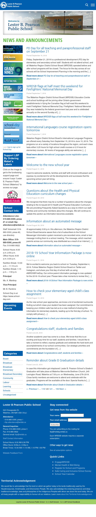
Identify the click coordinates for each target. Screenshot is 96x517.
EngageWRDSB (62, 462)
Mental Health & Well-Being (67, 465)
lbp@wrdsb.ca (20, 434)
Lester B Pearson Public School (14, 4)
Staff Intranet (54, 502)
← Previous (31, 388)
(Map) (24, 412)
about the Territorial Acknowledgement (76, 494)
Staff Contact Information (13, 438)
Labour (6, 382)
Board (5, 358)
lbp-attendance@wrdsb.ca (15, 422)
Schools (6, 390)
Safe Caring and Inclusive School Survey (73, 471)
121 (51, 388)
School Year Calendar (64, 474)
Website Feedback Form (13, 453)
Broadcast (7, 362)
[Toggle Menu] (93, 5)
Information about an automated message (54, 221)
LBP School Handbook (72, 502)
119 (43, 388)
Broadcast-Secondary (12, 374)
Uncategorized (9, 394)
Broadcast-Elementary (8, 368)
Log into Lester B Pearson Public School (30, 502)
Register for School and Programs (70, 468)
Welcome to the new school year (47, 164)
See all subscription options (61, 450)
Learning (7, 386)
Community (8, 378)
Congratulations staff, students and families (55, 328)
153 (57, 388)
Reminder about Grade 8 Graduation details (55, 360)
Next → (63, 388)
